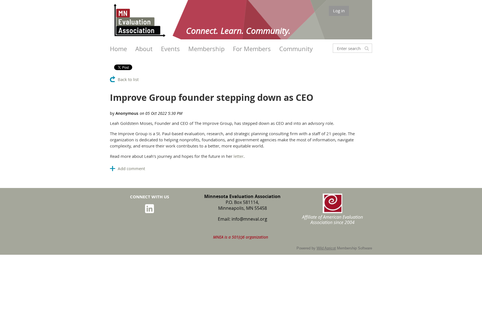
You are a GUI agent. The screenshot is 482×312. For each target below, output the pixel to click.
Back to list (128, 79)
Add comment (131, 168)
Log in (339, 10)
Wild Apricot (326, 248)
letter (238, 156)
